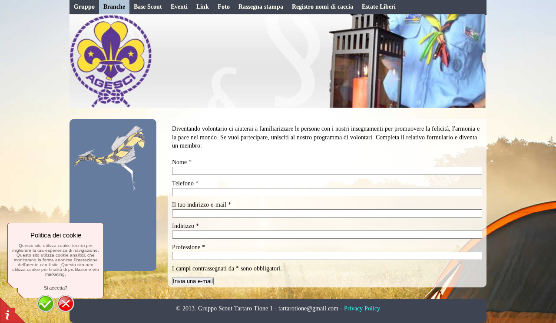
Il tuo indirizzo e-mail (201, 204)
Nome (182, 162)
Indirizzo (185, 226)
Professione (188, 247)
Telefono (185, 183)
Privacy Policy (362, 308)
